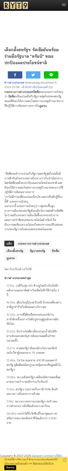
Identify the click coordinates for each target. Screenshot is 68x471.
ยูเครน (43, 105)
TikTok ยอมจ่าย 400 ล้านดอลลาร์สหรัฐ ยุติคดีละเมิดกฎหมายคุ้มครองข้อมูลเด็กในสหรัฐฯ (34, 364)
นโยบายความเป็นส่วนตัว (16, 463)
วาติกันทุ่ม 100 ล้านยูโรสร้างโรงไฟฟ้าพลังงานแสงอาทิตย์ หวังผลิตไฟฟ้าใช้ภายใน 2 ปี (33, 290)
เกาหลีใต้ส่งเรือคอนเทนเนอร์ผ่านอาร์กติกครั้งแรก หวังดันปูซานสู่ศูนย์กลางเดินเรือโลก (33, 319)
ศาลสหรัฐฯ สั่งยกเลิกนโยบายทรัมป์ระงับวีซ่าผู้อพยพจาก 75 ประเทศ (32, 350)
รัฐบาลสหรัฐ (37, 251)
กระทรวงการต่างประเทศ (18, 92)
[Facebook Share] (15, 75)
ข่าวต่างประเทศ (14, 82)
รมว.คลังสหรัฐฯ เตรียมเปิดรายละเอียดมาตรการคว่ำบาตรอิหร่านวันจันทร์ (33, 379)
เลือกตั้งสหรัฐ (15, 251)
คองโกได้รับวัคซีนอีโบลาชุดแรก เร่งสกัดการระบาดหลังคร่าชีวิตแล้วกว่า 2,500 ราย (32, 418)
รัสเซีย (36, 92)
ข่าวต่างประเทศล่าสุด (17, 278)
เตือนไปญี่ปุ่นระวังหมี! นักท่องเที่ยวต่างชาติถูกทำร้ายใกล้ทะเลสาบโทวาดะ (34, 305)
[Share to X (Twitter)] (33, 75)
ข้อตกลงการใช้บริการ (43, 463)
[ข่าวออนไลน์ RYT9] (14, 5)
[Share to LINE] (51, 75)
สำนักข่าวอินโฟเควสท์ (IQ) (37, 87)
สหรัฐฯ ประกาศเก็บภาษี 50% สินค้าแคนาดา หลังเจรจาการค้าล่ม (32, 391)
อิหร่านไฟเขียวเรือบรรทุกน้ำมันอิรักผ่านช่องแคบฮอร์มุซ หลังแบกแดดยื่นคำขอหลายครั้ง (32, 336)
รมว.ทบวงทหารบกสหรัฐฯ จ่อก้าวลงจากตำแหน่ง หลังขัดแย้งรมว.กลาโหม (32, 404)
